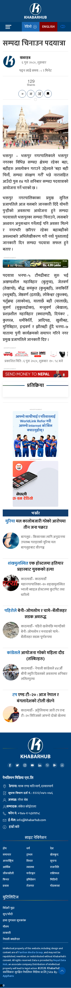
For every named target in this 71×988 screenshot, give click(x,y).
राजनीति (54, 867)
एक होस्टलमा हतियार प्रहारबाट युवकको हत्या (35, 566)
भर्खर (35, 513)
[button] (62, 970)
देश (52, 848)
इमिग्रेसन (31, 879)
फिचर (6, 879)
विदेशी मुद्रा (8, 908)
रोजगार (30, 885)
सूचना (53, 860)
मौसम (6, 926)
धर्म (28, 848)
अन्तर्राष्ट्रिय (8, 860)
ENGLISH (48, 27)
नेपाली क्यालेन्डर (11, 939)
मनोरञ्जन (30, 873)
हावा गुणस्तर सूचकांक (14, 920)
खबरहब (25, 58)
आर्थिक (6, 867)
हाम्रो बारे (14, 827)
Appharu (8, 976)
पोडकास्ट (55, 885)
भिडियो (54, 879)
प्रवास (6, 885)
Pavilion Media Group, (30, 952)
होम (5, 848)
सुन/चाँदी (8, 914)
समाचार (7, 854)
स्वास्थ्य (30, 867)
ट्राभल (29, 854)
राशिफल (54, 873)
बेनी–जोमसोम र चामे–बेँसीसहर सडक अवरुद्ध (36, 614)
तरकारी (7, 932)
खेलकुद (54, 854)
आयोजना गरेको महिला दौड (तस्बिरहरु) (35, 656)
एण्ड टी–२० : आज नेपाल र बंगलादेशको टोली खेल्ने (35, 698)
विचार (29, 860)
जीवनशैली (8, 873)
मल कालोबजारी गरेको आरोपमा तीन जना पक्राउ (35, 524)
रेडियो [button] (29, 27)
